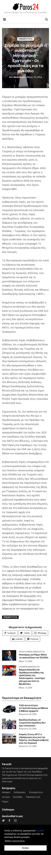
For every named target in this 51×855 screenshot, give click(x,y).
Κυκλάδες (18, 797)
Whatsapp (42, 633)
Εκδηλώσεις (20, 792)
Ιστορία (6, 797)
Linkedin (19, 639)
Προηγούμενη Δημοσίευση (32, 652)
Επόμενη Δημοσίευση (29, 667)
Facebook (11, 633)
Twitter (27, 633)
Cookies (40, 830)
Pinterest (34, 639)
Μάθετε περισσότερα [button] (15, 841)
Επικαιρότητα (26, 39)
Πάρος (5, 801)
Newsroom (17, 77)
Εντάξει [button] (25, 848)
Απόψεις (6, 792)
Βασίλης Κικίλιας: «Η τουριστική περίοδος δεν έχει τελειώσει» (32, 723)
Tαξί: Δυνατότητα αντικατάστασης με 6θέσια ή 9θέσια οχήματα (33, 708)
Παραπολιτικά (33, 797)
